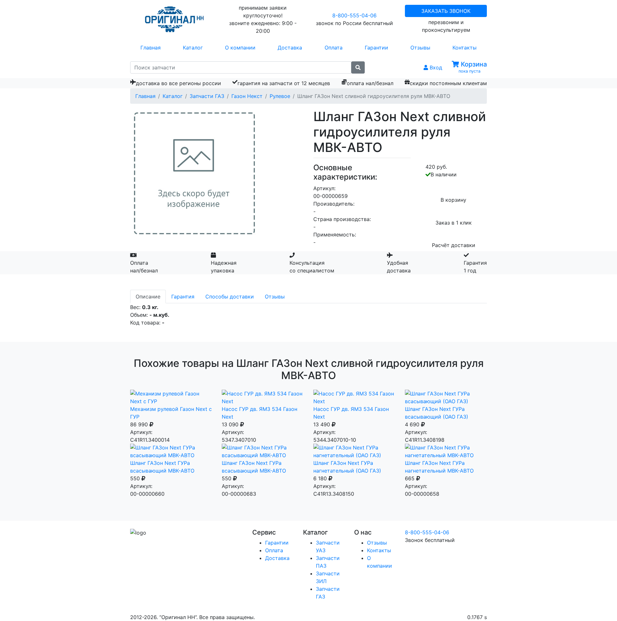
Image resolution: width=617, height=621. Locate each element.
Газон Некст (247, 96)
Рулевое (280, 96)
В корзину (453, 200)
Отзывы (420, 47)
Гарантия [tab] (182, 296)
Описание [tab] (148, 296)
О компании (240, 47)
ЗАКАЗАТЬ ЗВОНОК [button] (445, 11)
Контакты (464, 47)
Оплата (334, 47)
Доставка (290, 47)
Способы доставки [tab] (229, 296)
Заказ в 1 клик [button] (453, 222)
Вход (435, 67)
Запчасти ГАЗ (207, 96)
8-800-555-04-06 (354, 15)
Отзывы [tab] (275, 296)
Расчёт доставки (453, 245)
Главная (150, 47)
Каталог (193, 47)
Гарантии (376, 47)
